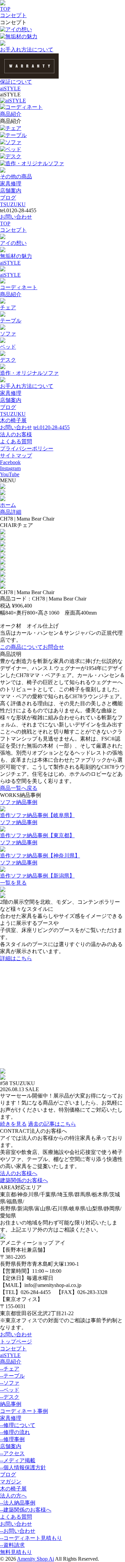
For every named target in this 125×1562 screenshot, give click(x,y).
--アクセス (12, 1453)
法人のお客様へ (18, 1173)
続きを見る (13, 1124)
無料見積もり (16, 1552)
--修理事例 (12, 1439)
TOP (5, 9)
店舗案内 (10, 190)
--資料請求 (12, 1545)
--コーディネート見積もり (31, 1538)
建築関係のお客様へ (24, 1180)
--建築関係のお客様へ (25, 1510)
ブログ (8, 197)
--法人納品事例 (17, 1503)
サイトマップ (16, 455)
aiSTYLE (10, 88)
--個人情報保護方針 (23, 1467)
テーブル (16, 135)
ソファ (13, 142)
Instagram (10, 468)
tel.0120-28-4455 (51, 427)
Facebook (10, 462)
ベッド (13, 149)
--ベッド (9, 1390)
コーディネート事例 (24, 1411)
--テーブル (12, 1376)
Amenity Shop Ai (35, 1559)
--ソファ (9, 1383)
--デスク (9, 1397)
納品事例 (10, 1404)
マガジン (10, 1481)
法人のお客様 (16, 434)
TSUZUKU (13, 204)
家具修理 (10, 183)
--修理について (17, 1425)
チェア (13, 128)
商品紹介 (10, 114)
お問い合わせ (16, 217)
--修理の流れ (15, 1432)
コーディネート (24, 107)
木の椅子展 (13, 420)
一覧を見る (13, 883)
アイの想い (18, 29)
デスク (13, 156)
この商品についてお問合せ (32, 647)
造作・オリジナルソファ (34, 163)
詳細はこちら (16, 958)
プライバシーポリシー (26, 448)
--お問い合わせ (17, 1531)
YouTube (9, 474)
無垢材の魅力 (21, 36)
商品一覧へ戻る (18, 788)
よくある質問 (16, 441)
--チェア (9, 1369)
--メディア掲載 (17, 1460)
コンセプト (13, 15)
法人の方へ (13, 1496)
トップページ (16, 1341)
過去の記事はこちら (52, 1124)
